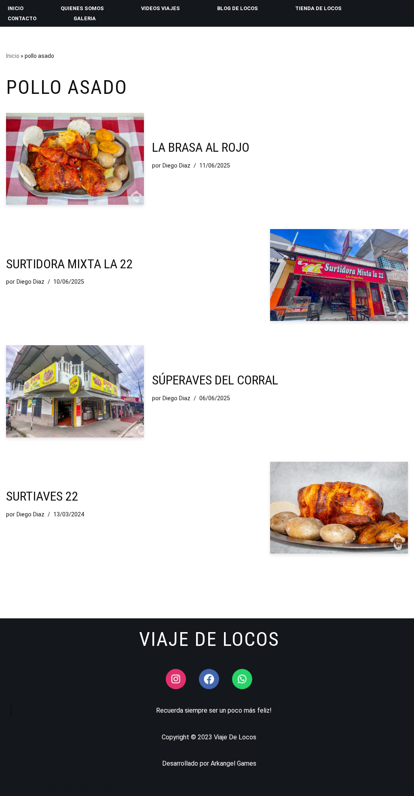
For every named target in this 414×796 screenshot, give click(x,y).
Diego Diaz (176, 165)
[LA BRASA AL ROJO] (75, 159)
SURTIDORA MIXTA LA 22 (69, 264)
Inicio (12, 56)
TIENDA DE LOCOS (318, 8)
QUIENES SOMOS (82, 8)
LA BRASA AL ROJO (200, 147)
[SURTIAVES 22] (339, 508)
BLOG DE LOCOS (237, 8)
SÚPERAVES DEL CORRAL (215, 380)
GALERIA (85, 18)
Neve (13, 786)
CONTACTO (22, 18)
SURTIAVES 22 (42, 496)
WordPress (95, 786)
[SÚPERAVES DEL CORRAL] (75, 391)
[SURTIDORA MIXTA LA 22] (339, 275)
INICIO (15, 8)
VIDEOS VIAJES (160, 8)
